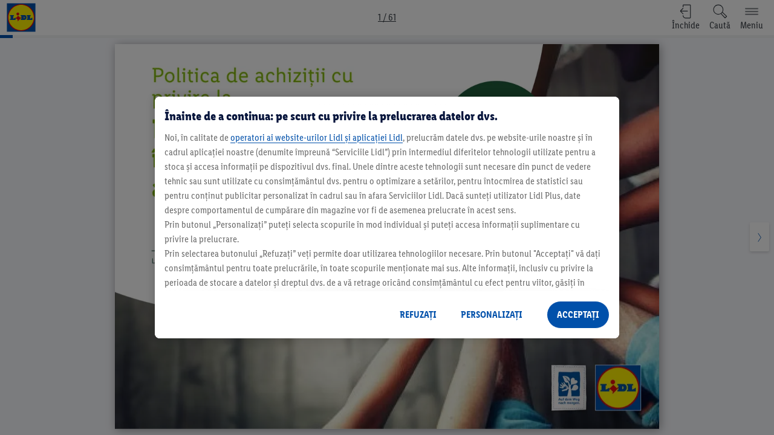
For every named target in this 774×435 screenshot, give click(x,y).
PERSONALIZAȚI (491, 314)
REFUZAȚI (418, 314)
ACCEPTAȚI (578, 314)
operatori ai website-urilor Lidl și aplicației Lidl (316, 137)
